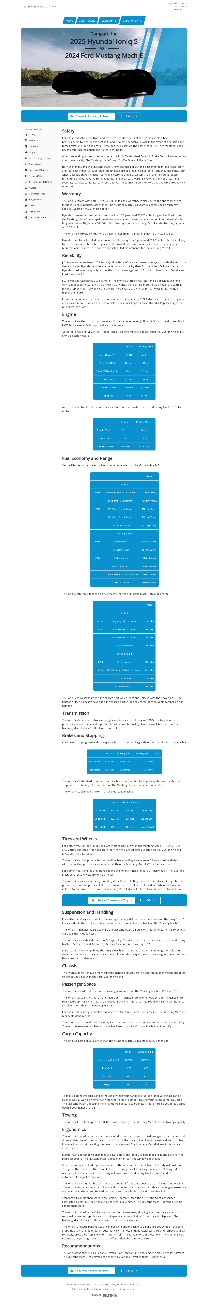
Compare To (109, 20)
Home (70, 20)
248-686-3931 (180, 9)
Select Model (87, 20)
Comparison (34, 129)
